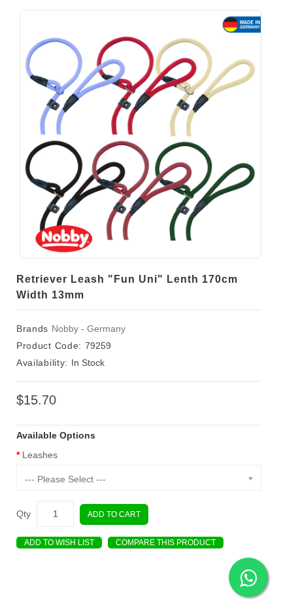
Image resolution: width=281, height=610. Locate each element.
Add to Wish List (59, 542)
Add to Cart (114, 514)
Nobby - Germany (88, 328)
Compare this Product (166, 542)
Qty (23, 514)
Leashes (40, 455)
